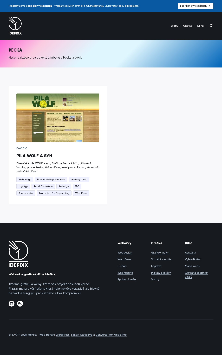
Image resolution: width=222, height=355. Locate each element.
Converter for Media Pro (111, 334)
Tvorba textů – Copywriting (54, 193)
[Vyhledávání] (211, 25)
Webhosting (125, 273)
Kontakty (190, 252)
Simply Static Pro (81, 334)
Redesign (64, 186)
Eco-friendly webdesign (193, 5)
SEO (77, 186)
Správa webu (26, 193)
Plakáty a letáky (161, 273)
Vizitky (155, 279)
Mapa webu (192, 266)
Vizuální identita (161, 259)
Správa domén (127, 279)
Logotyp (23, 186)
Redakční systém (43, 186)
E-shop (122, 266)
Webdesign (25, 179)
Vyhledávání (192, 259)
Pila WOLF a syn (34, 155)
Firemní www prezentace (51, 179)
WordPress (81, 193)
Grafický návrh (79, 179)
